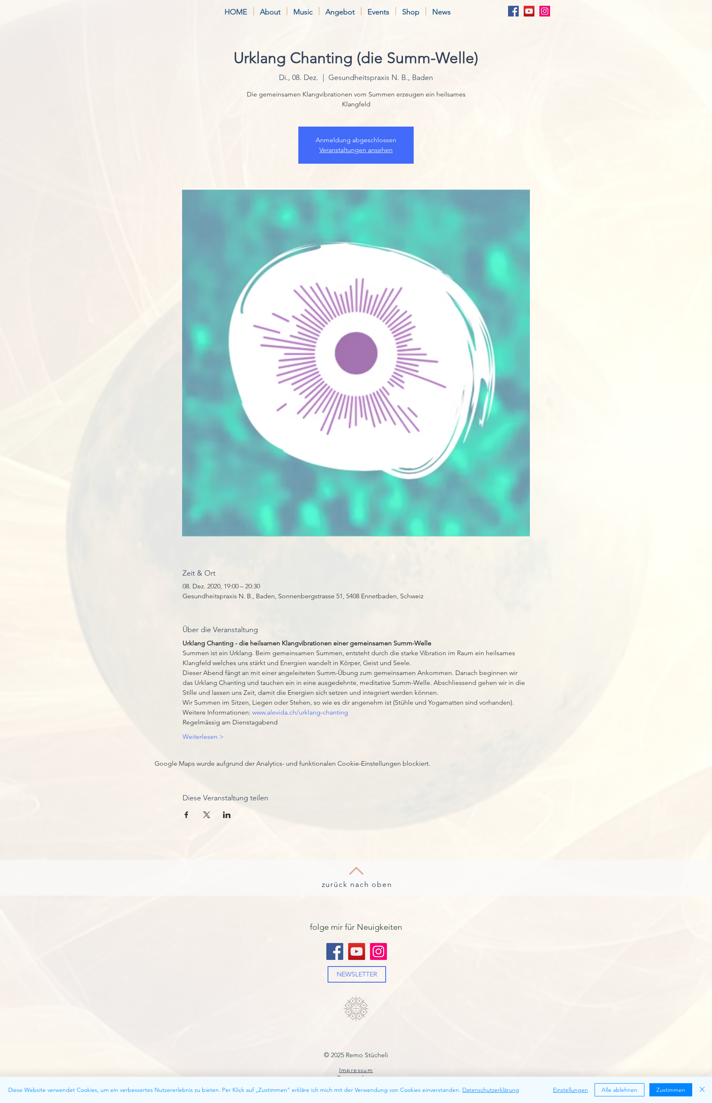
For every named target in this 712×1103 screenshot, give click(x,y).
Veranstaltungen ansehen (356, 150)
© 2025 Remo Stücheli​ (356, 1055)
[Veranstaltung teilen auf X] (207, 814)
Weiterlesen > (203, 737)
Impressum (356, 1070)
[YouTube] (529, 11)
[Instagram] (544, 11)
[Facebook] (513, 11)
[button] (270, 11)
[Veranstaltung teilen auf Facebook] (186, 814)
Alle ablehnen (619, 1090)
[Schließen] (702, 1089)
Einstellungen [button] (570, 1090)
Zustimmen (670, 1090)
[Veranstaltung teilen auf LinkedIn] (227, 814)
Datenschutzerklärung (490, 1090)
